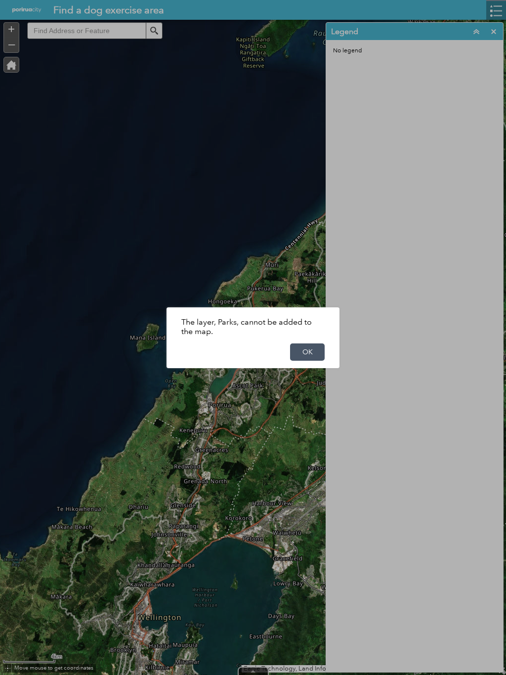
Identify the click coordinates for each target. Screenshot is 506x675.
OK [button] (307, 351)
